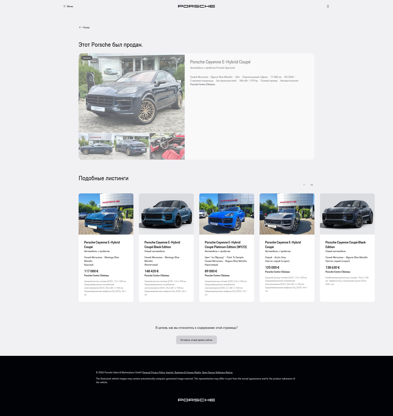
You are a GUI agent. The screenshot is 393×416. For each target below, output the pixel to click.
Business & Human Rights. (188, 372)
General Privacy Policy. (153, 372)
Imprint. (170, 372)
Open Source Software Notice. (217, 372)
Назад (86, 27)
